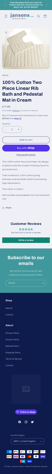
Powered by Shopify (39, 466)
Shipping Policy (13, 353)
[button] (6, 16)
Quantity (6, 124)
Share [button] (8, 208)
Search (9, 308)
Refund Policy (12, 346)
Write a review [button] (26, 240)
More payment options (26, 155)
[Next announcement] (47, 5)
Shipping (16, 110)
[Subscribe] (43, 283)
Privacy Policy (12, 333)
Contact (9, 315)
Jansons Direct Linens (21, 466)
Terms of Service (14, 359)
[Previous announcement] (5, 5)
